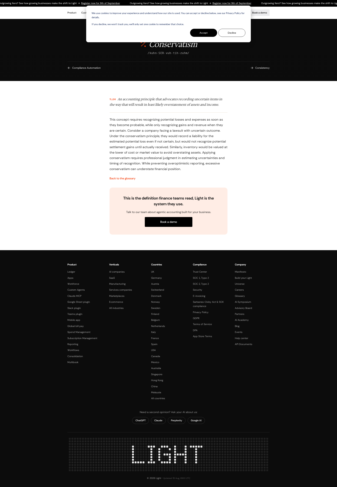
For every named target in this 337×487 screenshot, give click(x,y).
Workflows (73, 350)
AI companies (117, 271)
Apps (70, 277)
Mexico (155, 362)
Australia (156, 368)
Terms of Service (202, 324)
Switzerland (157, 289)
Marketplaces (116, 295)
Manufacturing (117, 283)
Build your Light (243, 277)
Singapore (156, 374)
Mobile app (73, 320)
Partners (239, 314)
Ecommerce (116, 301)
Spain (154, 344)
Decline (232, 32)
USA (153, 350)
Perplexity (176, 420)
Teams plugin (74, 314)
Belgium (155, 320)
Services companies (120, 289)
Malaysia (156, 392)
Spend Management (78, 332)
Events (238, 332)
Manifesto (240, 271)
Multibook (72, 362)
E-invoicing (199, 295)
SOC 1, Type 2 (201, 277)
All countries (158, 398)
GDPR (196, 318)
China (154, 386)
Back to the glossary (123, 178)
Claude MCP (74, 295)
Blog (237, 325)
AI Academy (242, 320)
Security (197, 289)
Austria (155, 283)
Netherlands (158, 325)
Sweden (155, 307)
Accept (204, 32)
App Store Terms (202, 336)
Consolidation (75, 356)
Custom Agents (76, 289)
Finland (155, 314)
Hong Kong (157, 380)
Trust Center (200, 271)
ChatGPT (141, 420)
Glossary (240, 295)
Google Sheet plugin (78, 301)
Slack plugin (74, 307)
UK (152, 271)
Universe (240, 283)
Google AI (196, 420)
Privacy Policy (201, 312)
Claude (158, 420)
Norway (155, 301)
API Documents (243, 344)
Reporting (72, 344)
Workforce (73, 283)
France (155, 338)
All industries (116, 307)
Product (71, 12)
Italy (153, 332)
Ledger (71, 271)
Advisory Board (243, 307)
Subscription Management (82, 338)
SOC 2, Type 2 (201, 283)
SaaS (112, 277)
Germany (156, 277)
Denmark (156, 295)
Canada (155, 356)
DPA (195, 330)
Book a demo (259, 12)
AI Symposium (243, 301)
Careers (239, 289)
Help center (241, 338)
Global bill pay (75, 325)
